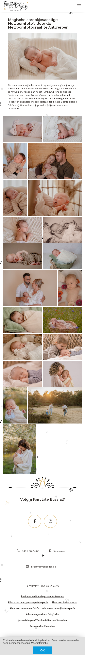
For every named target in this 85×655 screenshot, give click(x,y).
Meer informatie (39, 643)
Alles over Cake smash (64, 602)
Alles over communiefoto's (24, 608)
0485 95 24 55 (30, 550)
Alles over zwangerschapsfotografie (28, 602)
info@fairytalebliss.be (43, 566)
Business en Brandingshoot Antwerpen (42, 596)
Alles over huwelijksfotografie (59, 608)
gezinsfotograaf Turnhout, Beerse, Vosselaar (42, 620)
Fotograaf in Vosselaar (42, 626)
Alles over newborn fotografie (42, 614)
